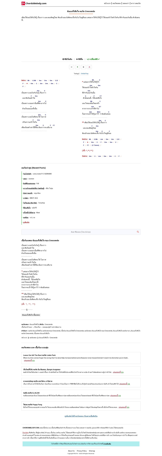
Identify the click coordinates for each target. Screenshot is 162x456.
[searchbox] (81, 232)
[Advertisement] (61, 39)
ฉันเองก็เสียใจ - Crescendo (48, 338)
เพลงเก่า (126, 3)
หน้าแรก (107, 3)
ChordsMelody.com (36, 3)
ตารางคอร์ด (136, 3)
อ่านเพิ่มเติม (107, 444)
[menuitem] (108, 3)
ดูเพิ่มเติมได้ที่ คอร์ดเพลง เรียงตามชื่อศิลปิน (81, 416)
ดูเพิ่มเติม (26, 222)
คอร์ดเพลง (117, 3)
